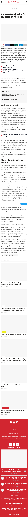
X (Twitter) (22, 134)
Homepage (8, 67)
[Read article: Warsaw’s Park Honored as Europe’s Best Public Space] (14, 458)
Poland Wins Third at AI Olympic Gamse (13, 334)
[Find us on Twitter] (14, 422)
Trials (15, 255)
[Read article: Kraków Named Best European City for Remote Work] (14, 400)
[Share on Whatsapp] (16, 45)
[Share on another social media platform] (25, 45)
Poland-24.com (6, 22)
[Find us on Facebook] (11, 422)
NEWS (3, 280)
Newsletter (15, 69)
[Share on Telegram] (21, 45)
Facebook (22, 71)
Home (2, 11)
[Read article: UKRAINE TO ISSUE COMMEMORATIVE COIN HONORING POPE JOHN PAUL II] (14, 298)
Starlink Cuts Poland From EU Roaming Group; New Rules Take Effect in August (16, 478)
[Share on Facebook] (7, 45)
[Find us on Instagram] (17, 422)
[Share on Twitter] (12, 45)
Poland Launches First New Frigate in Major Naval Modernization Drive (13, 95)
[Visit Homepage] (13, 2)
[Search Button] (26, 2)
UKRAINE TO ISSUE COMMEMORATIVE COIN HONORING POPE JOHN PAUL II (13, 98)
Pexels (25, 42)
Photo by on (18, 42)
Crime (6, 255)
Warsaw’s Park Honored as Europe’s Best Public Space (11, 470)
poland (11, 255)
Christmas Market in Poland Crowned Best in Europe (16, 484)
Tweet (24, 204)
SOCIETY (7, 11)
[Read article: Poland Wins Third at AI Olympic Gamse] (14, 324)
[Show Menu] (1, 2)
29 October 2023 (17, 22)
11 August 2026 (4, 312)
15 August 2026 (5, 286)
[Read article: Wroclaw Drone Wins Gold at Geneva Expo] (14, 374)
